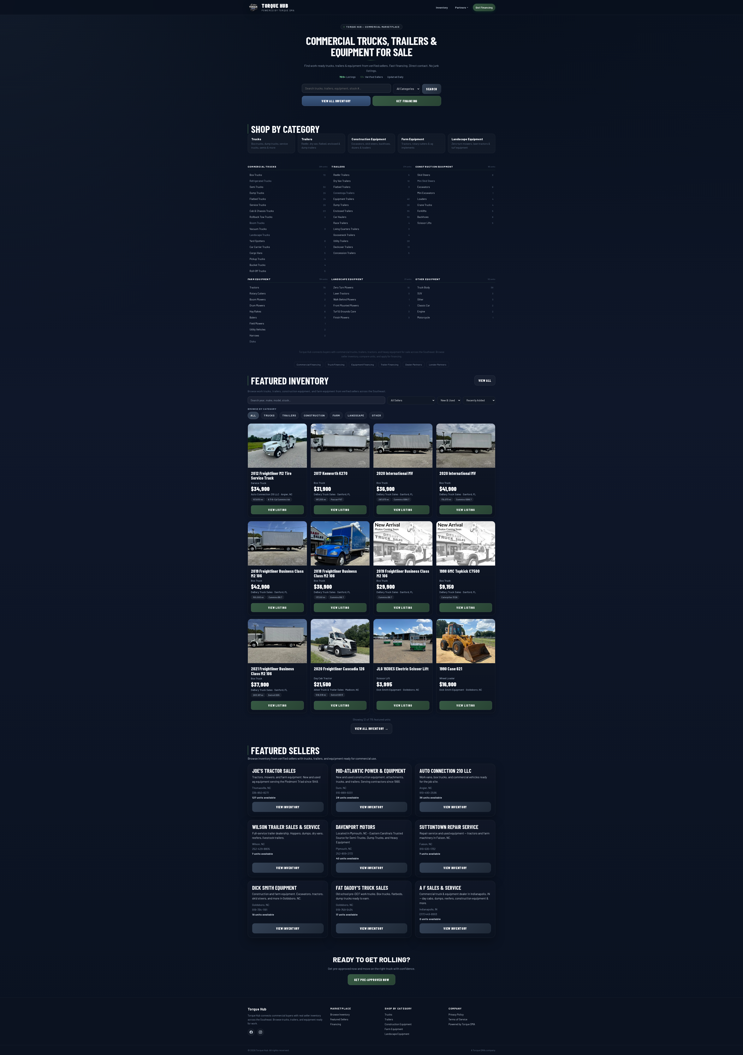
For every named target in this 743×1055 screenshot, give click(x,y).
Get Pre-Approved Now (371, 975)
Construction (314, 415)
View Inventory (288, 811)
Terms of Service (458, 1014)
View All (484, 380)
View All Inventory (336, 101)
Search (431, 89)
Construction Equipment (398, 1019)
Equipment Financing (362, 364)
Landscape (356, 415)
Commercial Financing (309, 364)
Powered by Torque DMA (462, 1019)
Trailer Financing (389, 364)
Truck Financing (336, 364)
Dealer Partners (413, 364)
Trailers (289, 415)
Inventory (442, 7)
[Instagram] (260, 1027)
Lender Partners (437, 364)
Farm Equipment (394, 1024)
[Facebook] (251, 1027)
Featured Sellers (339, 1014)
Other (376, 415)
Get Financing (484, 7)
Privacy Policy (456, 1010)
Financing (335, 1019)
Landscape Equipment (397, 1029)
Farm (336, 415)
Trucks (269, 415)
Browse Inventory (340, 1010)
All (253, 415)
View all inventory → (371, 728)
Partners (460, 7)
